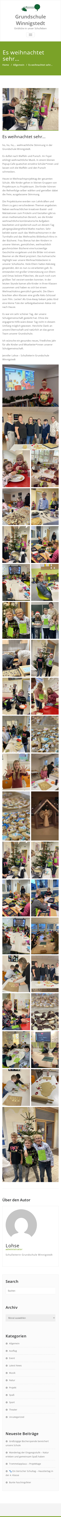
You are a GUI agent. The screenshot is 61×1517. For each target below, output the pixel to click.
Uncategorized (16, 1416)
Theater (13, 1409)
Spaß (11, 1394)
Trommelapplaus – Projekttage (25, 1463)
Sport (12, 1402)
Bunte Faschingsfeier (20, 1482)
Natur (12, 1380)
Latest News (15, 1365)
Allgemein (18, 64)
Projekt (12, 1387)
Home (5, 64)
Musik (12, 1372)
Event (12, 1358)
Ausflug (13, 1350)
